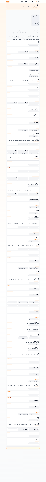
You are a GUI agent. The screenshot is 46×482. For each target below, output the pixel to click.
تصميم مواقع (17, 36)
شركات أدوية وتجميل (13, 36)
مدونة (18, 1)
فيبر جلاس (8, 167)
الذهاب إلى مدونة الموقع (33, 7)
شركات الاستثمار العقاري (37, 36)
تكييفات (8, 41)
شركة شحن (14, 39)
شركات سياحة (36, 379)
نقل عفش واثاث (19, 39)
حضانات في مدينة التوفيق (34, 32)
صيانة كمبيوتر (30, 39)
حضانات (24, 39)
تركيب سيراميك (25, 36)
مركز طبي (22, 39)
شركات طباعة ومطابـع (21, 36)
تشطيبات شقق (36, 266)
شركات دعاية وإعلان (37, 39)
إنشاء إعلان (8, 1)
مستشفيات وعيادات (9, 161)
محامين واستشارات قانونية (19, 32)
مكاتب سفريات (9, 251)
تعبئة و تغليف (9, 196)
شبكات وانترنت (38, 32)
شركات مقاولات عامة (29, 32)
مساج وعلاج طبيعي (36, 239)
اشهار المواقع (34, 39)
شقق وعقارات (36, 205)
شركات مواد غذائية (9, 36)
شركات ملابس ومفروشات (29, 36)
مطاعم (16, 39)
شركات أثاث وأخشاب (9, 86)
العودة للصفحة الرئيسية (37, 7)
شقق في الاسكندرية (12, 32)
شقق (15, 32)
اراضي (25, 32)
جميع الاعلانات (21, 1)
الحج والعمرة (23, 32)
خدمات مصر (25, 1)
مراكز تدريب (8, 257)
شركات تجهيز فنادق (9, 358)
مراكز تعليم (33, 36)
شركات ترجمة (27, 39)
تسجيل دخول (11, 1)
